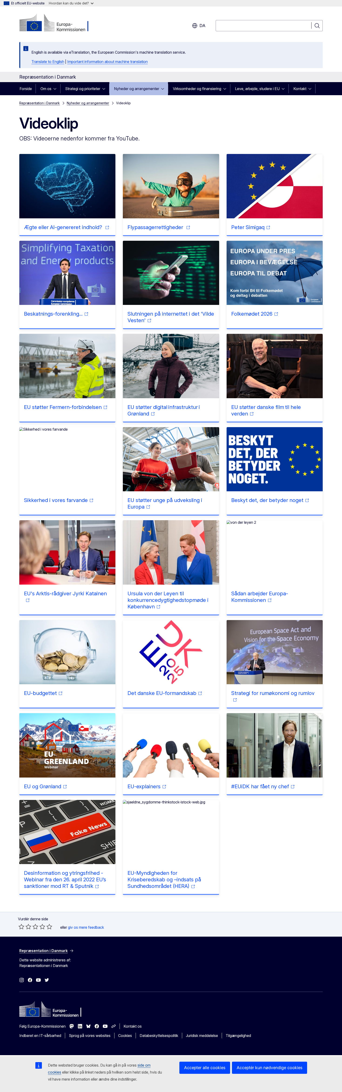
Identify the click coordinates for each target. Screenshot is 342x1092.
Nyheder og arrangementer (136, 88)
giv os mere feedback (86, 927)
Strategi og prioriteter (82, 88)
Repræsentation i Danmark (39, 103)
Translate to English (47, 61)
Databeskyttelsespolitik (159, 1035)
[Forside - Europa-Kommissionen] (56, 23)
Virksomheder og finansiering (197, 88)
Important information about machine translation (107, 61)
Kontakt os (133, 1026)
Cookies (125, 1035)
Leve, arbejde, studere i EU (257, 88)
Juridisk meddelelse (202, 1035)
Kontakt (299, 88)
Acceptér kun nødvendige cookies (269, 1067)
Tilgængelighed (238, 1035)
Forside (26, 88)
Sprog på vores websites (90, 1035)
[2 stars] (25, 927)
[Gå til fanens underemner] (56, 88)
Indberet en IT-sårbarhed (40, 1035)
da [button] (202, 25)
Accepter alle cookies (204, 1067)
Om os (45, 88)
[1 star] (21, 927)
